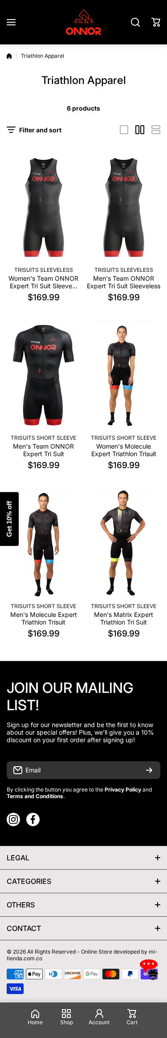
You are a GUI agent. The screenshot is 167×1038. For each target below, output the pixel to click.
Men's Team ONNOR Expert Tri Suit (43, 449)
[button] (155, 22)
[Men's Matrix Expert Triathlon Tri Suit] (123, 543)
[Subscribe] (149, 770)
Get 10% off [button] (9, 519)
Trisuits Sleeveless (43, 269)
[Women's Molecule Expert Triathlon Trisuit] (123, 375)
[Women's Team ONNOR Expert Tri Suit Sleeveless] (43, 207)
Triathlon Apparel (42, 55)
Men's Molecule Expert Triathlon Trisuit (43, 618)
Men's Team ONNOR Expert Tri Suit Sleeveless (123, 282)
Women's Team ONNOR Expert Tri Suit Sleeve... (43, 282)
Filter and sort (40, 130)
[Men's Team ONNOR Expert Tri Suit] (43, 375)
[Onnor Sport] (83, 22)
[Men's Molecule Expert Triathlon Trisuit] (43, 543)
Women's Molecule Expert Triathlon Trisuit (123, 449)
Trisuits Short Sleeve (43, 437)
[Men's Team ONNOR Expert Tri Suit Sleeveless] (123, 207)
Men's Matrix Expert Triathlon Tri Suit (123, 618)
